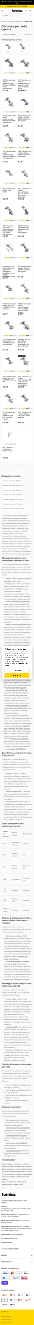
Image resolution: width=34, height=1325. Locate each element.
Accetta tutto (17, 675)
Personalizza (17, 670)
